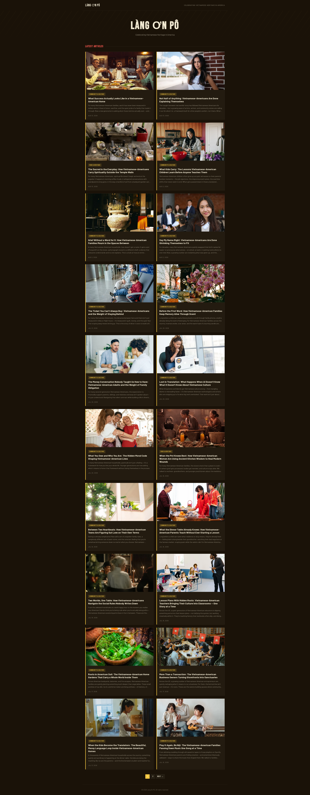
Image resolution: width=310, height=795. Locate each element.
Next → (160, 776)
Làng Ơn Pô (92, 5)
